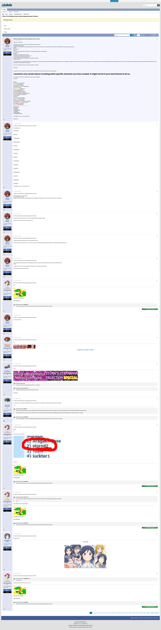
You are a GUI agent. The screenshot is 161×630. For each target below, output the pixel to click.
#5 (157, 236)
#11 (157, 398)
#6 (157, 258)
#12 (157, 424)
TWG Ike (20, 116)
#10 (157, 363)
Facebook (79, 350)
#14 (157, 533)
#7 (157, 280)
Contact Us (136, 618)
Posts (5, 25)
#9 (157, 337)
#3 (157, 191)
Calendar (10, 11)
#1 (157, 38)
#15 (157, 573)
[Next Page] (147, 35)
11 (123, 613)
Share (8, 52)
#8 (157, 315)
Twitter (92, 350)
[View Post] (28, 497)
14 (133, 613)
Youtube (86, 350)
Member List (5, 11)
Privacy (141, 618)
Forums (4, 9)
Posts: (5, 49)
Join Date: (6, 48)
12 (126, 613)
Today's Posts (16, 11)
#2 (157, 123)
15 (137, 613)
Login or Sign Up (114, 1)
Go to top (155, 618)
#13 (157, 492)
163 (152, 613)
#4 (157, 213)
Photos (5, 32)
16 (140, 613)
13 (130, 613)
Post (8, 54)
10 (119, 613)
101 (148, 613)
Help (132, 618)
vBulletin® (80, 623)
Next (156, 613)
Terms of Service (148, 618)
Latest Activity (7, 28)
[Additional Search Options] (156, 5)
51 (144, 613)
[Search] (158, 5)
